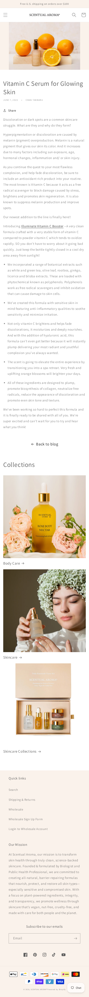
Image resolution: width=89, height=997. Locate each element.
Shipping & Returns (22, 800)
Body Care (11, 563)
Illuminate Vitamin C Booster (42, 226)
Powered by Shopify (56, 989)
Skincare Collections (20, 751)
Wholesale (16, 809)
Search (13, 790)
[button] (5, 15)
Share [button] (12, 110)
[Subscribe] (75, 938)
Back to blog (47, 444)
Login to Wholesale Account (28, 829)
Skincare (10, 657)
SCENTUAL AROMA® (39, 989)
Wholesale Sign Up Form (26, 819)
